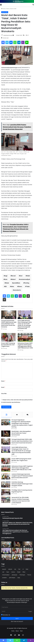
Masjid (18, 572)
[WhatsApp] (15, 42)
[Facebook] (3, 42)
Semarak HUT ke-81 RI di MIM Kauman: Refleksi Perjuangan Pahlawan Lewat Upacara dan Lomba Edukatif (21, 500)
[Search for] (33, 4)
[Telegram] (19, 42)
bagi (6, 276)
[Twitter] (7, 42)
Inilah (28, 276)
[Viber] (23, 42)
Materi (13, 279)
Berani (13, 276)
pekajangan (14, 574)
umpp (18, 577)
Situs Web (4, 393)
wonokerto (17, 290)
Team (21, 631)
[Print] (4, 299)
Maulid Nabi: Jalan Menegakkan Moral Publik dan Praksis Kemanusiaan (21, 433)
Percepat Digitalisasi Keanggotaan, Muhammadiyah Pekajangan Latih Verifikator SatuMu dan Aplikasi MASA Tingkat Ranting (22, 423)
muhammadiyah (25, 279)
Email (3, 387)
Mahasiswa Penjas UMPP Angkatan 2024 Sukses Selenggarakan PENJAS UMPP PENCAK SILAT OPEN (25, 345)
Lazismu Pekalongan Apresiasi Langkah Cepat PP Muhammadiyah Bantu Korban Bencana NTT (22, 475)
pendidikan (16, 283)
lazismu (13, 572)
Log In (17, 618)
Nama (3, 381)
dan (15, 569)
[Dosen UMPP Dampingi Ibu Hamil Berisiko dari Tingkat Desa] (8, 337)
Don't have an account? (17, 621)
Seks (12, 286)
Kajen (7, 572)
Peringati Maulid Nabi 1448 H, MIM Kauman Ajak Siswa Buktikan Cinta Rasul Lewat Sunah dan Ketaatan (8, 324)
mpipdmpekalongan (7, 35)
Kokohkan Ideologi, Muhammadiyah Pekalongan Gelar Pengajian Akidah (22, 483)
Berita (8, 8)
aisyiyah (4, 569)
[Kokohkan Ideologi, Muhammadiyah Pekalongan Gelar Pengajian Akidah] (5, 484)
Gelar (27, 569)
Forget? (30, 611)
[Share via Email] (28, 296)
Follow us (4, 582)
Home (4, 8)
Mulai (7, 283)
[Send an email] (13, 35)
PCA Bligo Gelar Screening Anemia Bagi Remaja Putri (22, 491)
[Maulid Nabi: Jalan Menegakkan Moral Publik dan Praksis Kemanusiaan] (5, 434)
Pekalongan (22, 574)
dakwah (10, 569)
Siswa (20, 286)
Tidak (28, 286)
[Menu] (1, 4)
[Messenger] (11, 42)
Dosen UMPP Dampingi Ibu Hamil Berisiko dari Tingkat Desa (8, 344)
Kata (5, 279)
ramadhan (4, 577)
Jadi (3, 572)
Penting (26, 283)
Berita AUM (13, 8)
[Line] (26, 42)
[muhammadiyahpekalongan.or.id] (17, 1)
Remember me (6, 615)
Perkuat (29, 574)
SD (6, 286)
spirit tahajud (12, 577)
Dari (21, 276)
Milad (24, 572)
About (17, 631)
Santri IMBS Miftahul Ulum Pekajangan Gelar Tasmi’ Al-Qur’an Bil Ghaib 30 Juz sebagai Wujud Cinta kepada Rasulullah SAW (25, 324)
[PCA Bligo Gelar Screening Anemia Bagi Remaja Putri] (5, 492)
